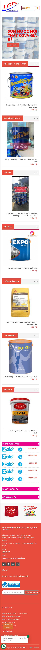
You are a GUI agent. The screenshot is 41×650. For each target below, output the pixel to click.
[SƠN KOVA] (11, 511)
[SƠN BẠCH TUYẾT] (29, 511)
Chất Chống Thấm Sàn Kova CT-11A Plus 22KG (22, 432)
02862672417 (6, 552)
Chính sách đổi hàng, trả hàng (11, 616)
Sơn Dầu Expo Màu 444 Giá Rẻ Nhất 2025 (22, 268)
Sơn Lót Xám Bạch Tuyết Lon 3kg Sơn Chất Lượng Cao (21, 106)
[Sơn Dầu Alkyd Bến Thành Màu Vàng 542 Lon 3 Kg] (20, 139)
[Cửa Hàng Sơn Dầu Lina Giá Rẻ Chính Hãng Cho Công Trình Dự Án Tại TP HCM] (20, 193)
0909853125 (8, 625)
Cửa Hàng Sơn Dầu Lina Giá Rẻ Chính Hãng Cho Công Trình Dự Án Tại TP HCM (21, 215)
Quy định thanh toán (8, 622)
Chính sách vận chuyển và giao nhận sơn (14, 613)
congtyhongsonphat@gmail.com (13, 558)
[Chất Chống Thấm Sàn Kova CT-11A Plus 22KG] (20, 411)
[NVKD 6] (20, 464)
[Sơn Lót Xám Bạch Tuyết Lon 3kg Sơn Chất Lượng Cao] (20, 85)
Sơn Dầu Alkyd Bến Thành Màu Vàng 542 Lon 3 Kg (20, 160)
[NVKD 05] (20, 449)
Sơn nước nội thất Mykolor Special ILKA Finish (20, 377)
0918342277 (8, 628)
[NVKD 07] (20, 479)
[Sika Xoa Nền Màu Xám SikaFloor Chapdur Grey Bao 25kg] (20, 302)
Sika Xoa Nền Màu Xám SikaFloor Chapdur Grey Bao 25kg (21, 323)
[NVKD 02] (20, 471)
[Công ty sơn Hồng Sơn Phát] (10, 8)
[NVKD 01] (20, 457)
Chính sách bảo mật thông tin (11, 619)
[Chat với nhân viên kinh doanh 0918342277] (8, 449)
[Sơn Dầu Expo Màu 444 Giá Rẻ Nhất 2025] (20, 248)
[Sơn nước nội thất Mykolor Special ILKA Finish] (20, 356)
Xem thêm (13, 45)
